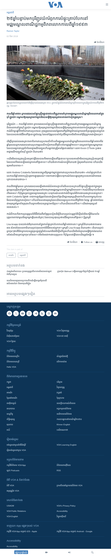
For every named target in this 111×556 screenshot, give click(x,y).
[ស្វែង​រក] (92, 552)
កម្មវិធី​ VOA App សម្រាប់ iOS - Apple (22, 531)
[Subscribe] (55, 313)
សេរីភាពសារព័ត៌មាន (64, 414)
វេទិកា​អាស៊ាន (62, 361)
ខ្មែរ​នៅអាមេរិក (12, 398)
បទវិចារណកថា (62, 430)
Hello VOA (11, 367)
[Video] (46, 552)
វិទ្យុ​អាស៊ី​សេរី (61, 516)
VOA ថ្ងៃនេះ (11, 341)
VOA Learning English (67, 445)
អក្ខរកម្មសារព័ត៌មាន (64, 408)
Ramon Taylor (13, 31)
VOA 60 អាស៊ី (62, 336)
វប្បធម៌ (59, 392)
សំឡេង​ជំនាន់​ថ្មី (62, 356)
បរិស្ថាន (59, 382)
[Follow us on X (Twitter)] (16, 313)
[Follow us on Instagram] (29, 313)
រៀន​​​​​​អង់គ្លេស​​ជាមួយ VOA (16, 450)
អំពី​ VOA (10, 485)
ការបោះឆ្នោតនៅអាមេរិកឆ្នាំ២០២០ (69, 419)
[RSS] (42, 313)
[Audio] (69, 552)
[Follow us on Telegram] (35, 313)
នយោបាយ (11, 408)
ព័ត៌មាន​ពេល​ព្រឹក (13, 356)
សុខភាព (10, 424)
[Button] (99, 42)
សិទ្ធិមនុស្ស (11, 419)
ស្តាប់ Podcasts (13, 470)
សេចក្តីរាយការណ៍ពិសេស (66, 403)
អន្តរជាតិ (10, 12)
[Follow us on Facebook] (9, 313)
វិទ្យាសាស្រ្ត (61, 387)
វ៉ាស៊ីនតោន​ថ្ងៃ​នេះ (13, 336)
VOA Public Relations (16, 511)
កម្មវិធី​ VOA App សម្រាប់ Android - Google (74, 531)
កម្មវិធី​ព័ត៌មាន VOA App (16, 465)
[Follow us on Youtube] (22, 313)
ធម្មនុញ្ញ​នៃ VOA (13, 491)
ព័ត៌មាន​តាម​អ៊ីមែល (64, 465)
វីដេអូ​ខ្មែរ (10, 330)
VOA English (12, 516)
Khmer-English (63, 424)
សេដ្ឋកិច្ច (10, 414)
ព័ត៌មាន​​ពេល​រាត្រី (13, 361)
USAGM (10, 506)
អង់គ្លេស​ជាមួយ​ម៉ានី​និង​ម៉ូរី (16, 445)
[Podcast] (48, 313)
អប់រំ (8, 430)
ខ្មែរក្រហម (60, 398)
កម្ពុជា (9, 382)
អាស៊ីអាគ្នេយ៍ (11, 403)
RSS (59, 470)
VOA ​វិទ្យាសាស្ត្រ (63, 330)
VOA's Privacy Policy (66, 506)
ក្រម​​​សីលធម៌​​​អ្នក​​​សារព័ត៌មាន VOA (69, 485)
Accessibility (62, 511)
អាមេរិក (9, 392)
